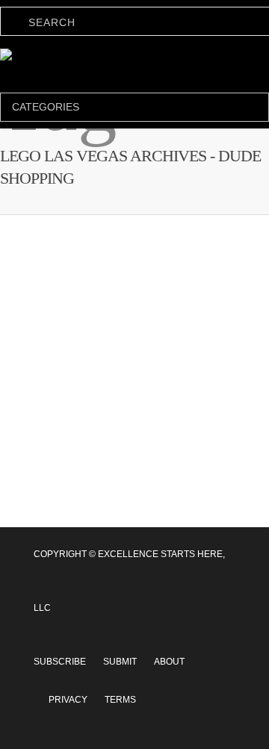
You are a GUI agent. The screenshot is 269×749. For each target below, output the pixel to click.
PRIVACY (68, 682)
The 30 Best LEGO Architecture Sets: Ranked (117, 510)
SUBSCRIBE (60, 644)
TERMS (120, 682)
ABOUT (169, 644)
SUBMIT (120, 644)
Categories (45, 107)
